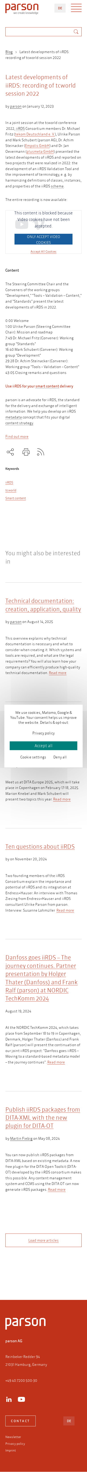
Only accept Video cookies (43, 239)
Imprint (10, 1450)
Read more (57, 672)
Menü (76, 9)
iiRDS (9, 482)
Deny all (60, 757)
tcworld (10, 490)
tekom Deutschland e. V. (35, 134)
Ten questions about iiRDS (40, 846)
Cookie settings (33, 757)
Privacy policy (15, 1444)
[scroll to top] (37, 1278)
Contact (20, 1421)
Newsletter (13, 1437)
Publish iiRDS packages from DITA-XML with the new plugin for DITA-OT (42, 1117)
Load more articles (43, 1240)
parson (16, 106)
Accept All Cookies (43, 251)
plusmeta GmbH (40, 151)
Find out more (17, 436)
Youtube (21, 1399)
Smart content (15, 498)
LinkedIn (8, 1399)
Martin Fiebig (21, 1138)
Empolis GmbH (37, 145)
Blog (9, 51)
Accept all (43, 745)
